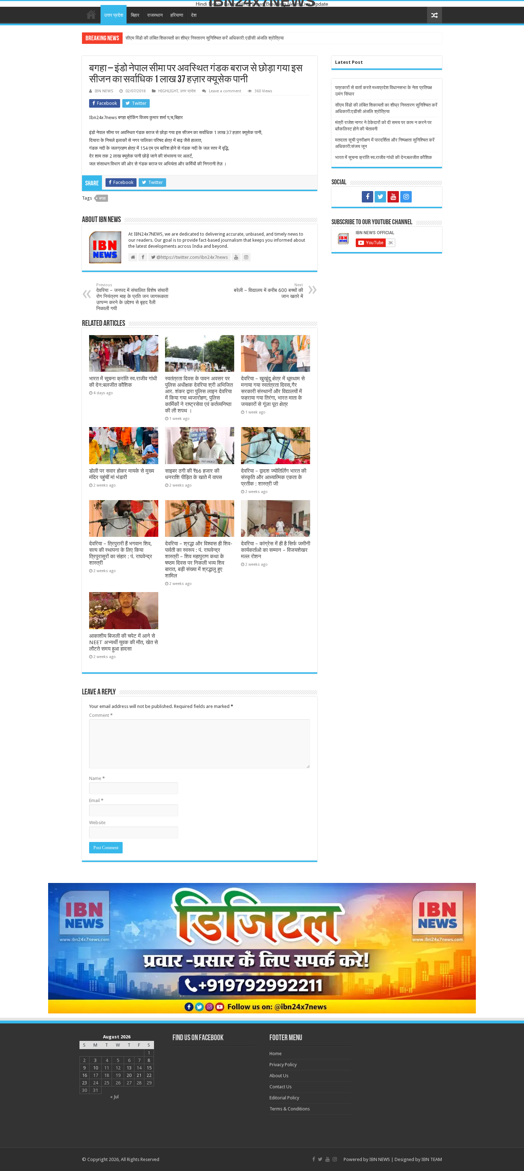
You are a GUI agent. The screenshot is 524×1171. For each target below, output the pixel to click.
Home (91, 14)
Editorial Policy (284, 1097)
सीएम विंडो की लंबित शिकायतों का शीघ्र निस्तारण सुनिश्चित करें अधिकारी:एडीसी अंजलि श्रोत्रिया (204, 38)
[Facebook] (367, 196)
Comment (101, 715)
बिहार (135, 15)
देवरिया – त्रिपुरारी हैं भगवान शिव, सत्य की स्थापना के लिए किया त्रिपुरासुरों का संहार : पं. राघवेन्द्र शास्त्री (120, 553)
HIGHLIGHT (168, 91)
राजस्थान (155, 15)
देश (193, 15)
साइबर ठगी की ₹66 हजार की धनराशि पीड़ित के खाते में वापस (193, 474)
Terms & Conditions (289, 1108)
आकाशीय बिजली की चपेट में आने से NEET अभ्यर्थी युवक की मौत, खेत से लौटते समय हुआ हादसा (123, 642)
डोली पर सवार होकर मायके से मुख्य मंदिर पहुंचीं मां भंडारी (121, 474)
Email (96, 800)
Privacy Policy (283, 1064)
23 (84, 1082)
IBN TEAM (431, 1159)
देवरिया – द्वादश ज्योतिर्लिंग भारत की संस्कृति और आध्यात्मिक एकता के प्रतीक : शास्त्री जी (273, 477)
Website (97, 822)
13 (129, 1067)
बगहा (102, 198)
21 (139, 1075)
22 (149, 1075)
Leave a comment (225, 91)
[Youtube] (393, 196)
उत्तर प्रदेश (113, 15)
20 (129, 1075)
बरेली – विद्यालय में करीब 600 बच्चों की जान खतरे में (268, 291)
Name (97, 778)
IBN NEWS (104, 91)
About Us (278, 1075)
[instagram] (406, 196)
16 (84, 1075)
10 (95, 1067)
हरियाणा (176, 15)
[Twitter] (380, 196)
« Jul (114, 1096)
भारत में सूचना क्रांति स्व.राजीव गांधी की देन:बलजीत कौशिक (123, 381)
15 (149, 1067)
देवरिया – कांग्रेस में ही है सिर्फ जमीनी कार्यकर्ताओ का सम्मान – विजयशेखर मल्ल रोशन (275, 550)
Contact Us (280, 1086)
